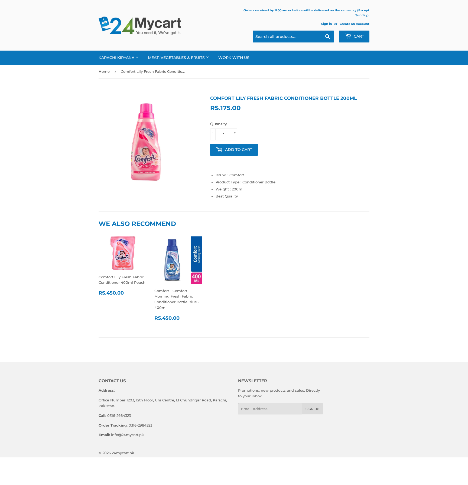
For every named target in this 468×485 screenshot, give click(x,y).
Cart (358, 36)
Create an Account (354, 24)
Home (104, 71)
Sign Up (312, 409)
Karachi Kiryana (117, 57)
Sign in (326, 24)
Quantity (218, 123)
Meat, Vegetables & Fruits (177, 57)
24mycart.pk (123, 453)
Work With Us (233, 57)
